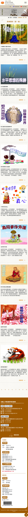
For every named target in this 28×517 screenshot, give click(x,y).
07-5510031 (8, 429)
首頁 (11, 17)
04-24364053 (8, 410)
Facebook (17, 6)
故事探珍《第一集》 (22, 17)
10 (26, 389)
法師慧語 (15, 17)
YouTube (24, 6)
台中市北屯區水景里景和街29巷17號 (13, 408)
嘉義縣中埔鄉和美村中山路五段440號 (13, 419)
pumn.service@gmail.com (11, 413)
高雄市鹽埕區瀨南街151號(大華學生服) (14, 427)
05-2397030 (8, 420)
